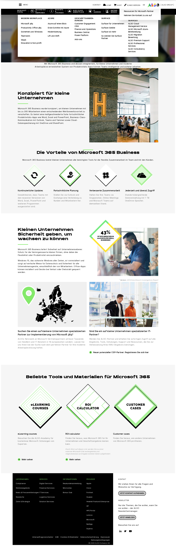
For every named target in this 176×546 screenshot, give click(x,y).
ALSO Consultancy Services (136, 50)
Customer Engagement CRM (85, 25)
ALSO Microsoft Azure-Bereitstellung (138, 30)
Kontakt (96, 5)
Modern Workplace (31, 18)
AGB (57, 537)
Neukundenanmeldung (72, 483)
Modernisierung (55, 32)
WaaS (23, 40)
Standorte (20, 497)
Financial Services (47, 488)
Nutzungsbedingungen (100, 540)
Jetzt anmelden (127, 517)
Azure (51, 18)
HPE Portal (90, 511)
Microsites (67, 488)
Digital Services (46, 483)
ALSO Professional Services (136, 44)
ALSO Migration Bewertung (135, 36)
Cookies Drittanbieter (69, 537)
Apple (88, 483)
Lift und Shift (53, 36)
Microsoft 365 (27, 24)
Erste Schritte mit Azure (58, 28)
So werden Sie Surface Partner (111, 37)
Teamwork (25, 36)
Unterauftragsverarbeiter (42, 537)
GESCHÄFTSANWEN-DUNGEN (84, 19)
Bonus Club (67, 492)
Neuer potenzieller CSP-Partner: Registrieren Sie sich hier (121, 352)
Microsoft (90, 520)
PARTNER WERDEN (114, 11)
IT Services (44, 492)
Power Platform (82, 35)
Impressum (105, 537)
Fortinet (89, 492)
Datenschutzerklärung (89, 537)
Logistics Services (47, 497)
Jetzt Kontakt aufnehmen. (132, 493)
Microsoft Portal (21, 11)
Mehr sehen (27, 459)
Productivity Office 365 (31, 28)
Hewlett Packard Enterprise (98, 502)
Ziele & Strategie (23, 502)
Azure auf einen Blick (57, 24)
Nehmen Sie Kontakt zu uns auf (138, 15)
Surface (105, 18)
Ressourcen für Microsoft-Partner (139, 11)
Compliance (21, 483)
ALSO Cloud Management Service (137, 25)
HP (87, 506)
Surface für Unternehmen (112, 24)
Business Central (82, 32)
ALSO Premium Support (138, 40)
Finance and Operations (85, 29)
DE (144, 5)
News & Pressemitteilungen (27, 492)
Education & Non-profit (31, 43)
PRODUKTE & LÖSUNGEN (59, 11)
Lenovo (89, 515)
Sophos (89, 529)
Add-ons (78, 39)
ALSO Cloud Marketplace (78, 11)
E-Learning (97, 11)
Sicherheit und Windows (32, 32)
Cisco (88, 488)
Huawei (89, 497)
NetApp (89, 524)
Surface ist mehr (108, 32)
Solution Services (46, 502)
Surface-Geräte (108, 28)
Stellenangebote (23, 488)
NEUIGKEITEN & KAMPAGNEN (40, 11)
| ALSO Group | (167, 5)
